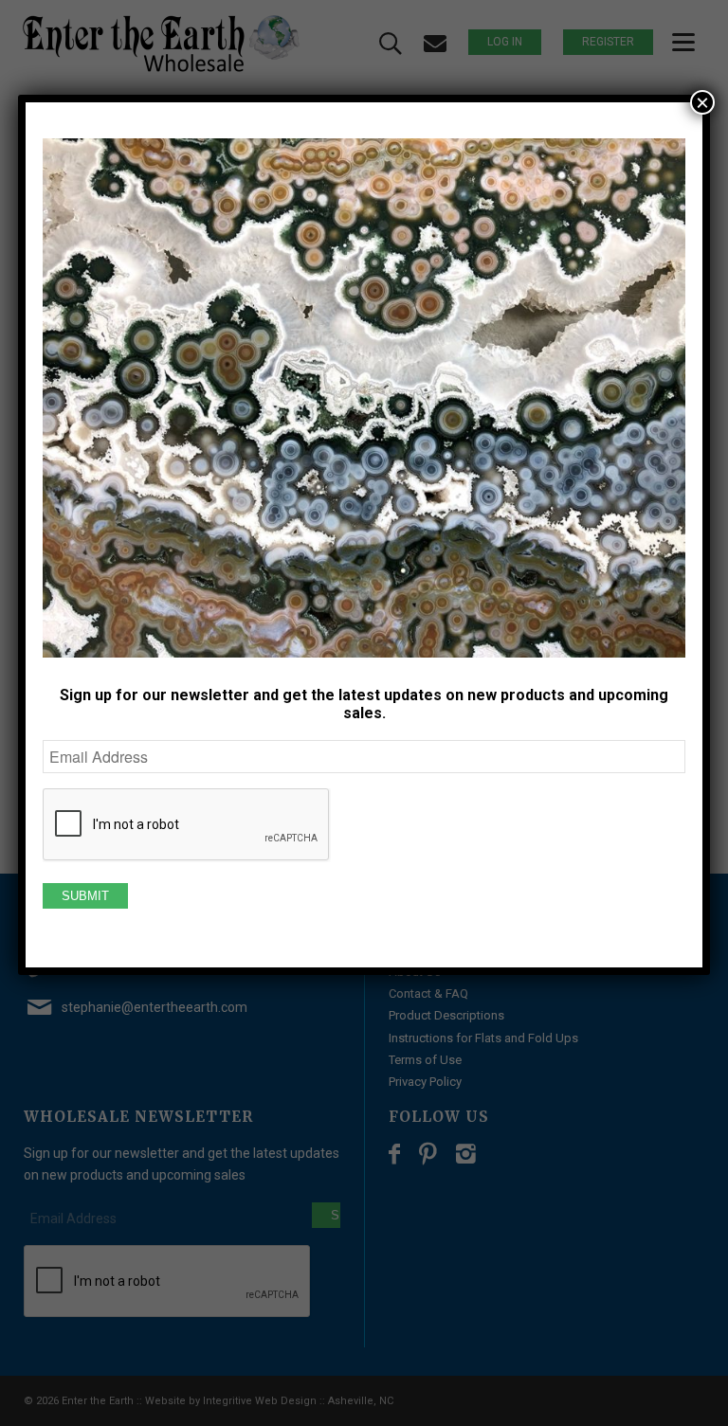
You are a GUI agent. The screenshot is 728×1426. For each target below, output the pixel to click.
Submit (85, 896)
